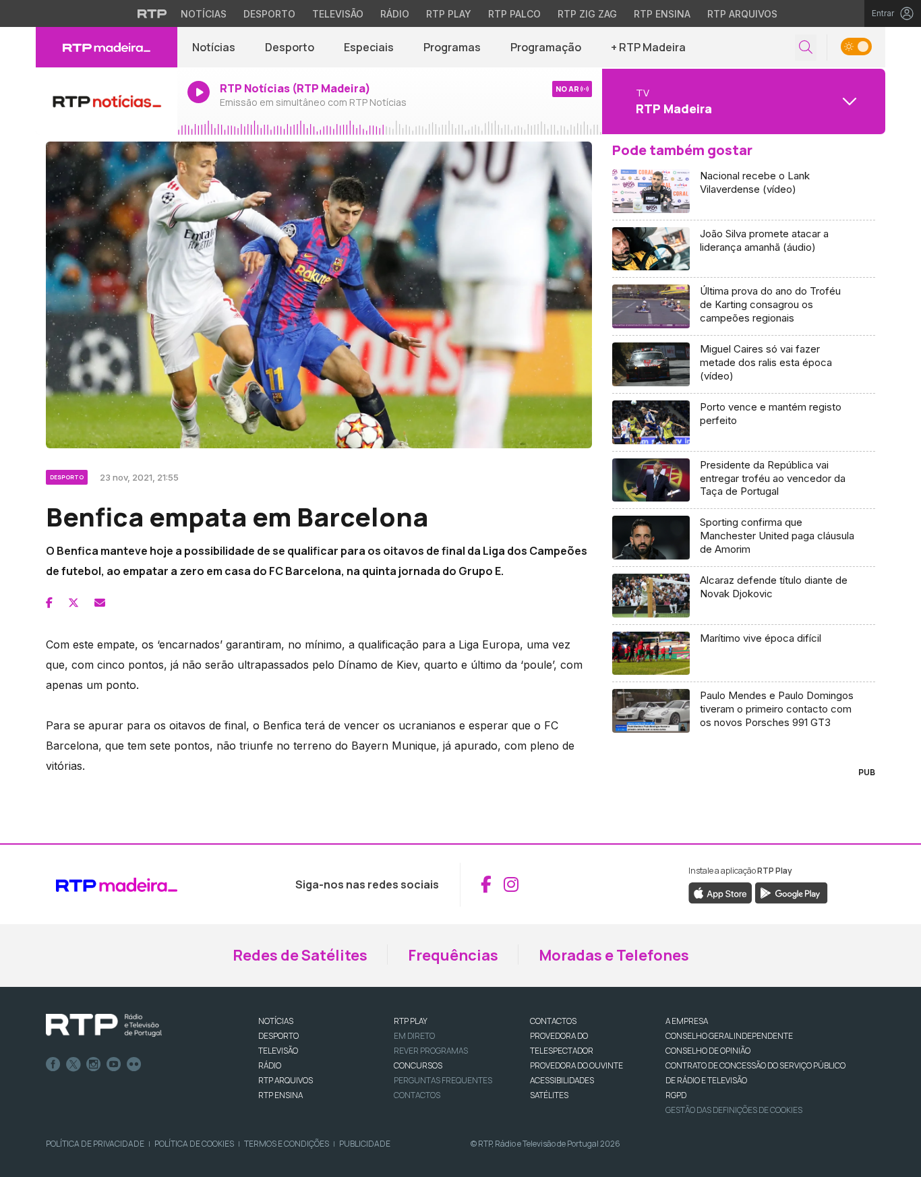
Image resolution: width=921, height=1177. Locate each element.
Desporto (269, 14)
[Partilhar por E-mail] (99, 602)
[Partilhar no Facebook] (49, 602)
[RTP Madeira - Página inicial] (106, 47)
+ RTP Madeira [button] (648, 47)
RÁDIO (269, 1065)
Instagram (93, 1064)
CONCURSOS (418, 1065)
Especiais (369, 47)
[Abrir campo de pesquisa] (805, 47)
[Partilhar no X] (73, 602)
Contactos (417, 1095)
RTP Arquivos (742, 14)
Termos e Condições (286, 1143)
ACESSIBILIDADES (562, 1080)
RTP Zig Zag (587, 14)
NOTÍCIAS (275, 1021)
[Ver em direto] (106, 101)
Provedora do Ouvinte (576, 1065)
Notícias (204, 14)
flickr (134, 1064)
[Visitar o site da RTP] (152, 13)
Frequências (453, 955)
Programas (452, 47)
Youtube (114, 1064)
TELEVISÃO (278, 1050)
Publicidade (364, 1143)
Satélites (549, 1095)
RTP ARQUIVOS (285, 1080)
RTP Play (448, 14)
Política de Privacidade (95, 1143)
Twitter (73, 1064)
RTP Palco (514, 14)
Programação (545, 47)
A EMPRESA (686, 1021)
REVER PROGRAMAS (431, 1050)
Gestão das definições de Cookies (733, 1110)
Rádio (394, 14)
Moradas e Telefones (614, 955)
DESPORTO (278, 1036)
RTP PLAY (410, 1021)
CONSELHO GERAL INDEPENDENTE (729, 1036)
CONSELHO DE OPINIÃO (707, 1050)
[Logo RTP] (104, 1025)
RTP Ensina (662, 14)
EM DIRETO (414, 1036)
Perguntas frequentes (443, 1080)
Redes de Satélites (300, 955)
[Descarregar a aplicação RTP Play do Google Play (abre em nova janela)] (791, 891)
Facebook (53, 1064)
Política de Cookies (194, 1143)
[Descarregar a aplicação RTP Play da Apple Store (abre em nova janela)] (720, 891)
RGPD (675, 1095)
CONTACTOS (553, 1021)
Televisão (337, 14)
